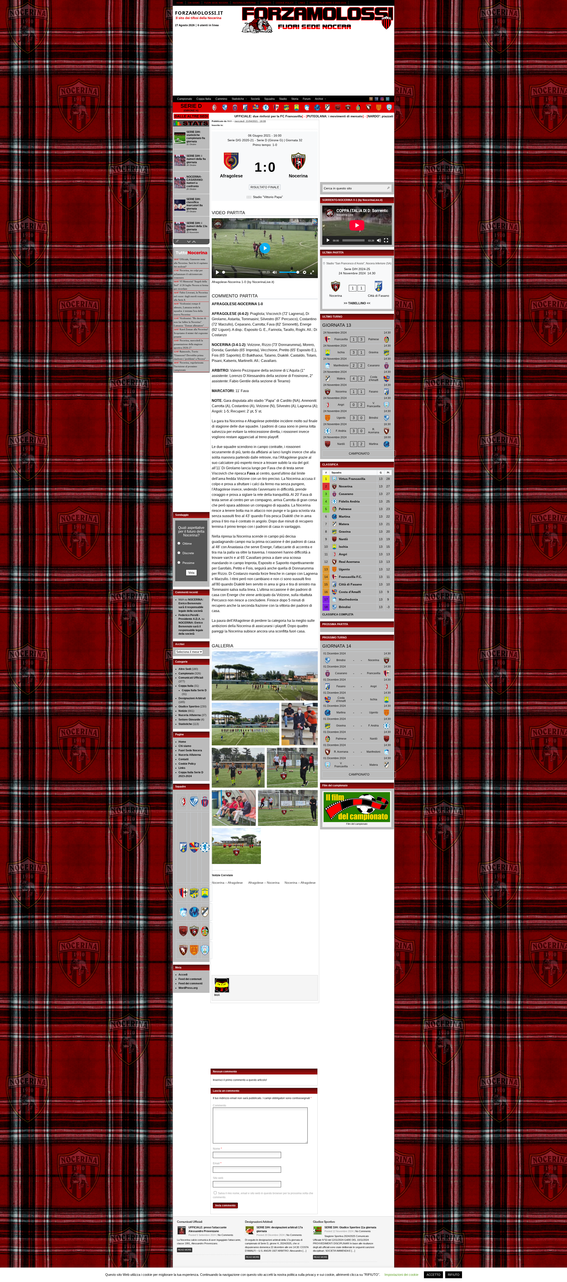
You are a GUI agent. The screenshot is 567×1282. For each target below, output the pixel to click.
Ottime (187, 543)
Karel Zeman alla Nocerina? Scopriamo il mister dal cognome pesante (191, 333)
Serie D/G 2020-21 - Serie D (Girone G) (255, 140)
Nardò (343, 539)
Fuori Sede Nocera (216, 3)
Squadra (269, 98)
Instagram (382, 99)
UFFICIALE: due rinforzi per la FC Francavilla (214, 116)
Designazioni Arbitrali (192, 698)
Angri (343, 554)
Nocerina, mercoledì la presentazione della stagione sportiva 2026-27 (188, 344)
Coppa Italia (203, 98)
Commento (219, 1105)
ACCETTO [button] (433, 1274)
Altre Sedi (185, 669)
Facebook (376, 99)
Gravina (345, 531)
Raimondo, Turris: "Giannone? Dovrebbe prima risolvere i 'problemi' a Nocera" (190, 355)
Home (180, 3)
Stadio (283, 98)
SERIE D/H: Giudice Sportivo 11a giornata (350, 1227)
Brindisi (345, 607)
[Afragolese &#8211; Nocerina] (266, 882)
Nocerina (345, 486)
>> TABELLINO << (357, 303)
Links (301, 3)
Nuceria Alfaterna (244, 3)
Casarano (346, 494)
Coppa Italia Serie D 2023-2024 (328, 3)
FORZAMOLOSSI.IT (199, 12)
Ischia (343, 546)
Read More (184, 1250)
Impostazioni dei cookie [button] (401, 1274)
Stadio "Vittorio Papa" (268, 197)
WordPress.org (188, 987)
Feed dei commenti (190, 983)
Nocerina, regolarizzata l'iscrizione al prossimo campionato (188, 366)
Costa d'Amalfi (350, 592)
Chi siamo (194, 3)
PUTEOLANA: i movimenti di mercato (281, 116)
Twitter (387, 99)
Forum (307, 98)
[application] (357, 225)
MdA (229, 121)
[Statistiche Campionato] (191, 125)
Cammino (221, 98)
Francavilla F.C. (350, 577)
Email (216, 1163)
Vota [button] (191, 572)
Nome (216, 1148)
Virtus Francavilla (352, 479)
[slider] (241, 272)
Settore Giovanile (189, 719)
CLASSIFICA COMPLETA (337, 614)
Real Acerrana (349, 561)
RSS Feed (371, 99)
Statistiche (236, 99)
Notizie (183, 711)
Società (255, 98)
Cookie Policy (285, 3)
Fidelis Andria (349, 501)
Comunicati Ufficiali (191, 677)
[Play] (328, 240)
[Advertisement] (283, 64)
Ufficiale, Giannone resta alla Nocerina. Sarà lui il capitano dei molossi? (191, 263)
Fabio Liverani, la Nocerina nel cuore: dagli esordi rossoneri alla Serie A (191, 296)
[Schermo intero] (386, 240)
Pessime (188, 563)
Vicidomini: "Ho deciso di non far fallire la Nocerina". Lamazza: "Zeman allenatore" (190, 322)
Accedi (183, 974)
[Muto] (379, 240)
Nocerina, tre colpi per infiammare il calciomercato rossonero (188, 274)
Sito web (218, 1178)
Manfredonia (348, 599)
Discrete (188, 553)
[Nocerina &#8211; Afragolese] (230, 882)
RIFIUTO (453, 1274)
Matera (344, 524)
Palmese (345, 509)
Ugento (344, 569)
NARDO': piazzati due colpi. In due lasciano (346, 116)
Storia (294, 98)
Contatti (265, 3)
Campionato (184, 98)
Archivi (318, 99)
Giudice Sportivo (189, 706)
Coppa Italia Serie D (194, 690)
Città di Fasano (350, 584)
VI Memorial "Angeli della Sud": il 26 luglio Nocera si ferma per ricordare (191, 285)
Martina (344, 516)
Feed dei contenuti (190, 979)
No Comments (225, 1235)
